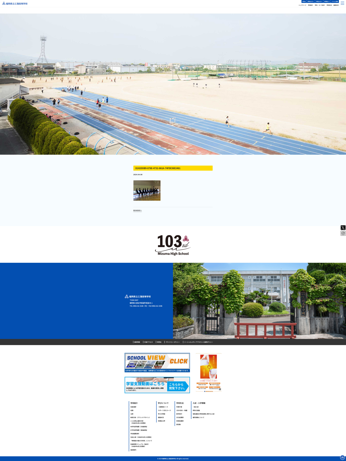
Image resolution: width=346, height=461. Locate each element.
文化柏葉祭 (180, 417)
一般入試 (195, 407)
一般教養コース (163, 407)
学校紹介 (310, 5)
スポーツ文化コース (164, 410)
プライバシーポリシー (173, 342)
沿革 (131, 414)
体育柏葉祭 (180, 421)
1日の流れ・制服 (181, 410)
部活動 (178, 424)
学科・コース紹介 (320, 5)
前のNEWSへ (137, 210)
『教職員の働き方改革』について (141, 441)
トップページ (302, 5)
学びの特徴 (161, 414)
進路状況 (336, 5)
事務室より (327, 1)
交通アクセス (148, 342)
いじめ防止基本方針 (138, 422)
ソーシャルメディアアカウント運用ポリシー (198, 342)
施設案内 (133, 450)
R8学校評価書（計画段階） (139, 426)
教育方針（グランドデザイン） (140, 417)
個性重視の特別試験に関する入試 (203, 414)
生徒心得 (141, 437)
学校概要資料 (134, 434)
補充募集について (198, 417)
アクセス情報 (335, 1)
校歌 (131, 410)
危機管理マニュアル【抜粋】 (139, 445)
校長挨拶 (133, 407)
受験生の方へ (311, 1)
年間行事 (179, 407)
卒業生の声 (161, 421)
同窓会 (304, 1)
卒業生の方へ (319, 1)
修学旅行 (179, 414)
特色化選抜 (196, 410)
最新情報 (137, 342)
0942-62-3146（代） (140, 306)
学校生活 (329, 5)
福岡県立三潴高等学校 (16, 3)
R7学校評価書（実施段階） (139, 430)
